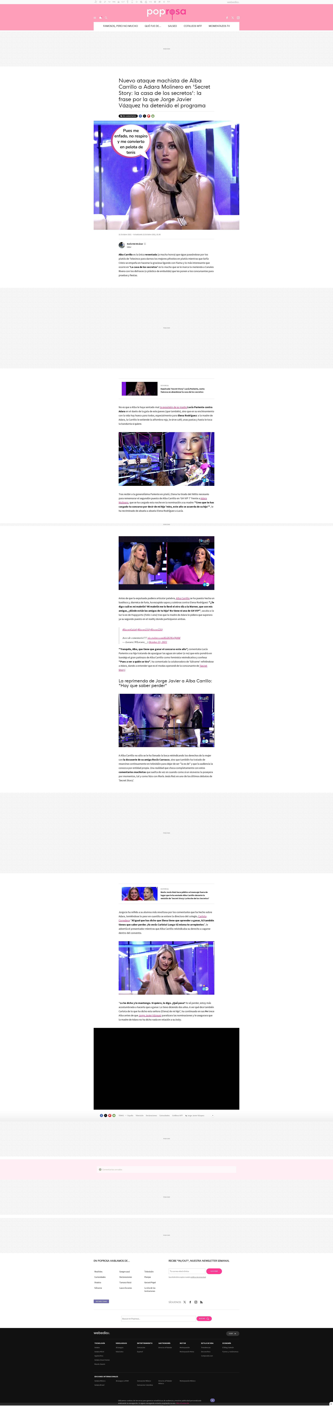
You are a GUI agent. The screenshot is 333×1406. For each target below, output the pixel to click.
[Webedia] (102, 1332)
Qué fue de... (153, 26)
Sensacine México (144, 1381)
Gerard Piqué (150, 1282)
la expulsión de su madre (173, 407)
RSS (201, 1302)
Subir (231, 1333)
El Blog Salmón (228, 1347)
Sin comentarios (129, 116)
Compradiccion (207, 1356)
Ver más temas (101, 1301)
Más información (182, 1403)
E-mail (152, 116)
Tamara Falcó (125, 1282)
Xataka (97, 1347)
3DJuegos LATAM (122, 1381)
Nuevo (100, 18)
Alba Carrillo (183, 598)
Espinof (140, 1351)
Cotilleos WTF (193, 26)
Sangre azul (124, 1271)
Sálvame (98, 1288)
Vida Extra (119, 1351)
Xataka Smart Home (102, 1360)
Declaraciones (151, 1115)
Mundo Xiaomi (99, 1364)
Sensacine (141, 1347)
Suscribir (214, 1271)
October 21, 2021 (158, 642)
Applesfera (98, 1356)
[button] (136, 243)
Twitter (232, 18)
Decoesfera (205, 1351)
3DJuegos (119, 1347)
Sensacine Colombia (145, 1385)
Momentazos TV (219, 26)
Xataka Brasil (99, 1385)
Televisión (140, 1115)
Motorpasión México (188, 1381)
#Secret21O (143, 629)
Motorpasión (185, 1347)
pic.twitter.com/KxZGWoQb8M (164, 637)
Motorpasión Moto (187, 1351)
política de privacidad (198, 1277)
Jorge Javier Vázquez (150, 1015)
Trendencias (206, 1347)
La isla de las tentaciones (149, 1289)
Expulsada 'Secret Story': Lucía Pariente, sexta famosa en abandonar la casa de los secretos (182, 390)
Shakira (97, 1282)
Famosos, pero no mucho (120, 26)
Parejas (147, 1277)
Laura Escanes (125, 1288)
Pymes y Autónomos (230, 1351)
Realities (98, 1271)
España (130, 1115)
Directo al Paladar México (165, 1382)
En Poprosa (165, 386)
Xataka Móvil (99, 1351)
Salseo (172, 26)
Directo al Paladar (165, 1347)
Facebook (227, 18)
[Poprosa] (166, 13)
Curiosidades (164, 1115)
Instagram (238, 18)
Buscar (106, 18)
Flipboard (148, 116)
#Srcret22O (156, 629)
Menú (95, 18)
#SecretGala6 (130, 629)
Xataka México (99, 1381)
